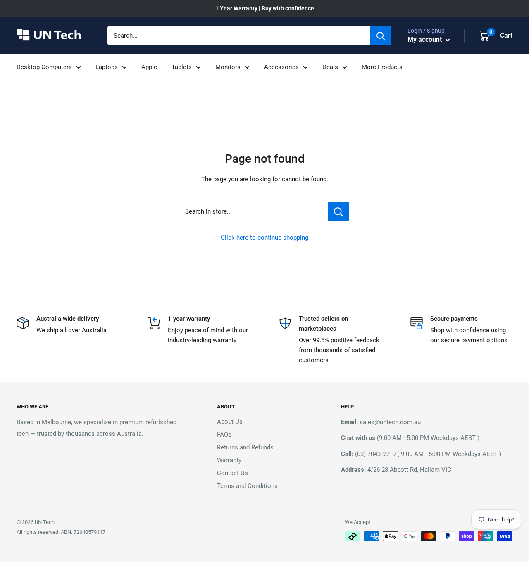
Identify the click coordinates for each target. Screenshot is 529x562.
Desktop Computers (44, 67)
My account (425, 39)
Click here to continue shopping (264, 237)
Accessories (281, 67)
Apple (149, 67)
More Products (382, 67)
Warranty (229, 460)
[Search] (380, 35)
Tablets (182, 67)
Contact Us (232, 473)
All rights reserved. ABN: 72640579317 (61, 532)
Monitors (228, 67)
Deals (330, 67)
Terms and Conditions (247, 486)
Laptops (106, 67)
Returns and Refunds (245, 447)
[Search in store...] (338, 211)
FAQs (224, 434)
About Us (230, 421)
